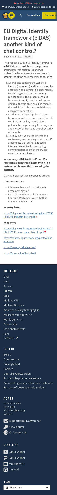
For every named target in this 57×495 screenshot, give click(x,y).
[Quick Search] (20, 15)
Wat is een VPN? (14, 319)
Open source (11, 359)
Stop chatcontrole (14, 329)
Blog (6, 295)
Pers (6, 334)
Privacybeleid (12, 364)
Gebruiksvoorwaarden (17, 373)
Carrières (9, 338)
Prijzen (8, 291)
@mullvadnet (17, 452)
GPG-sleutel (16, 427)
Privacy (28, 57)
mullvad (14, 469)
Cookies (8, 369)
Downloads (10, 324)
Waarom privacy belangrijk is (21, 310)
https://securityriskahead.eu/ (20, 247)
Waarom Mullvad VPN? (18, 314)
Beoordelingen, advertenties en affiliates (28, 383)
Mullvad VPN (11, 300)
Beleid (7, 354)
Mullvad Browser (14, 305)
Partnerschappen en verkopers (22, 378)
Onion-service (17, 432)
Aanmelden (33, 15)
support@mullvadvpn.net (24, 421)
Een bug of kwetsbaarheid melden (24, 387)
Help (6, 281)
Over (6, 276)
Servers (8, 286)
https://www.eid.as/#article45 (20, 253)
